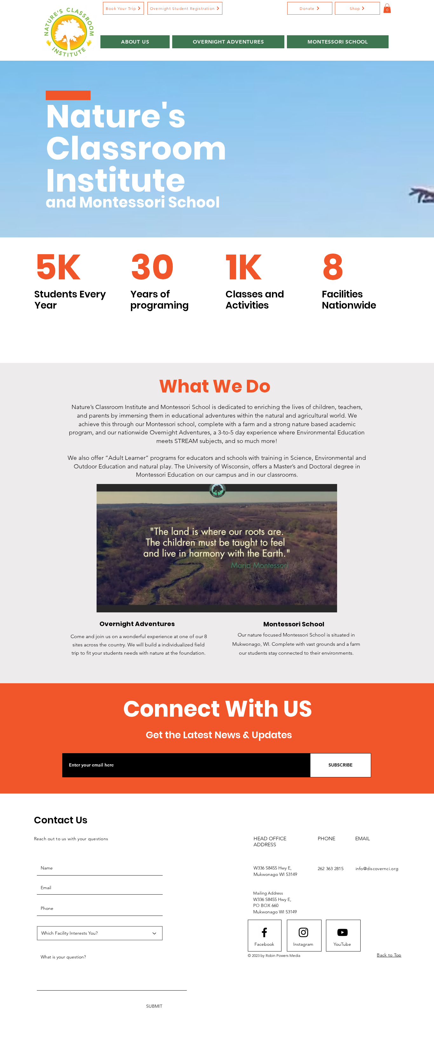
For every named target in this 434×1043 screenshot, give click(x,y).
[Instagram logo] (303, 932)
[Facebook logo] (264, 932)
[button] (309, 8)
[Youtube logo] (342, 932)
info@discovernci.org (377, 868)
